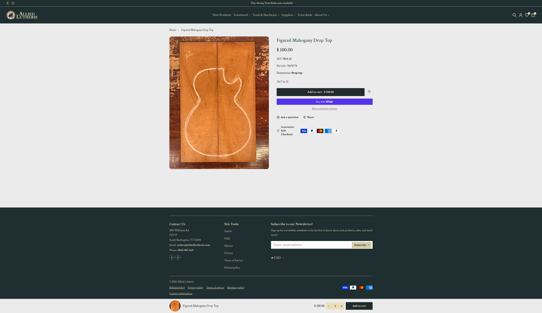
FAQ (227, 238)
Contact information (180, 293)
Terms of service (215, 287)
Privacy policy (195, 287)
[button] (369, 91)
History (228, 246)
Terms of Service (233, 260)
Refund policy (232, 267)
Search (228, 231)
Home (172, 30)
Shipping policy (235, 287)
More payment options (324, 108)
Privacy (228, 253)
